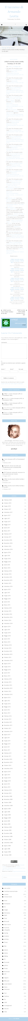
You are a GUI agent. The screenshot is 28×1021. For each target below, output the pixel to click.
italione (6, 950)
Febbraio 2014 (8, 645)
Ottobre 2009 (7, 802)
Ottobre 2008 (7, 839)
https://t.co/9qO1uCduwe (16, 154)
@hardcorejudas (16, 165)
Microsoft (6, 921)
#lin (11, 250)
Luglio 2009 (7, 811)
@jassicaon (9, 124)
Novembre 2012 (8, 688)
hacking (6, 933)
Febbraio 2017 (8, 534)
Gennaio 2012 (7, 719)
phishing (6, 939)
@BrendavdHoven (16, 138)
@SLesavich (9, 184)
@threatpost (11, 100)
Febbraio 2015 (8, 608)
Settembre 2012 (8, 694)
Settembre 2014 (8, 623)
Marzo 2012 (7, 713)
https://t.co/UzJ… (10, 195)
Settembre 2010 (8, 768)
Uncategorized (8, 1005)
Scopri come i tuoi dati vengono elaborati (12, 383)
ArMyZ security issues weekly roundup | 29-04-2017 (17, 270)
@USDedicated (10, 139)
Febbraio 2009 (8, 827)
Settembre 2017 (8, 512)
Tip (5, 999)
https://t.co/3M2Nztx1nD (12, 252)
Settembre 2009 (8, 805)
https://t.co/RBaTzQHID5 (15, 171)
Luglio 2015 (7, 592)
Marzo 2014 (7, 642)
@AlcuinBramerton (11, 90)
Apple (5, 915)
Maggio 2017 (7, 524)
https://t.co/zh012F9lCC (12, 193)
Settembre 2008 (8, 842)
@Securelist (9, 192)
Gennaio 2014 (7, 648)
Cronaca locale (8, 896)
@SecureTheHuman (13, 215)
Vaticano (6, 1008)
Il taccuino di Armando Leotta (14, 11)
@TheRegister (11, 207)
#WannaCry (17, 187)
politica (6, 965)
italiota (6, 953)
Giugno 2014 (7, 632)
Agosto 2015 (7, 589)
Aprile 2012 (7, 710)
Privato (6, 968)
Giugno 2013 (7, 666)
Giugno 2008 (7, 852)
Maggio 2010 (7, 781)
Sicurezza (6, 927)
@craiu (9, 223)
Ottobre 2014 (7, 620)
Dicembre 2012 (8, 685)
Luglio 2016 (7, 555)
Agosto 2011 (7, 734)
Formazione (7, 903)
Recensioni (7, 971)
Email (12, 369)
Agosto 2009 (7, 808)
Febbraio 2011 (8, 753)
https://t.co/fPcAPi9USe (15, 87)
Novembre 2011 (8, 725)
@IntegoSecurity (16, 155)
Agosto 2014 (7, 626)
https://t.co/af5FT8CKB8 (15, 70)
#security (16, 73)
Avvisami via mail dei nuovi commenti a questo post (13, 363)
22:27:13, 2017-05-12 (14, 231)
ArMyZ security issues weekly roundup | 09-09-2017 (17, 261)
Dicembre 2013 (8, 651)
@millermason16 (16, 89)
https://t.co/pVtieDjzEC (17, 220)
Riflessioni (6, 981)
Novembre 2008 (8, 836)
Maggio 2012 (7, 706)
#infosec (13, 92)
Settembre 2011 (8, 731)
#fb (13, 250)
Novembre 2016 (8, 543)
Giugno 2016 (7, 558)
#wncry (8, 250)
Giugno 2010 (7, 777)
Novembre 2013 (8, 654)
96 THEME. (17, 1018)
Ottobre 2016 (7, 546)
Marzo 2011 (7, 750)
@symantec (15, 147)
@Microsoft (9, 103)
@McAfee (8, 199)
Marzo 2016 (7, 568)
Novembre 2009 (8, 799)
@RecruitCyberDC (12, 109)
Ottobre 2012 (7, 691)
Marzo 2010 (7, 787)
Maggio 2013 (7, 669)
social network (13, 59)
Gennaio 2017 (7, 537)
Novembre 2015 (8, 580)
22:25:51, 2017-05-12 (19, 214)
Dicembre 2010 (8, 759)
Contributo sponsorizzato (10, 891)
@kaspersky (11, 187)
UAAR (5, 1002)
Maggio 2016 (7, 561)
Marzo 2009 (7, 824)
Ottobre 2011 (7, 728)
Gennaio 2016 (7, 574)
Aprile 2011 (7, 747)
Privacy (6, 942)
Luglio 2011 (7, 737)
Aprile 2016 (7, 564)
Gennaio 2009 (7, 830)
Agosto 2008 (7, 845)
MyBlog (6, 956)
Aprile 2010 (7, 784)
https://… (16, 204)
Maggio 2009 (7, 818)
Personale (6, 962)
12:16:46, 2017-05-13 (16, 244)
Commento (4, 342)
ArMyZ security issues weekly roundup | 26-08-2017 (17, 289)
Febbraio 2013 (8, 679)
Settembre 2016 (8, 549)
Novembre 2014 (8, 617)
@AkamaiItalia (15, 122)
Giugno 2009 (7, 815)
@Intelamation (10, 73)
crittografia (7, 930)
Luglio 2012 (7, 700)
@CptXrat (14, 173)
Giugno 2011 (7, 740)
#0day (12, 101)
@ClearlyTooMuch (19, 139)
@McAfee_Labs (12, 198)
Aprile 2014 (7, 639)
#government (9, 112)
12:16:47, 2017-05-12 (11, 185)
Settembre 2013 (8, 660)
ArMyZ (10, 66)
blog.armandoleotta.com (19, 871)
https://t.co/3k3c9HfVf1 (12, 106)
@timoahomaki (10, 149)
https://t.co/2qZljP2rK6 (12, 114)
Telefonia (6, 996)
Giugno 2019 (7, 506)
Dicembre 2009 (8, 796)
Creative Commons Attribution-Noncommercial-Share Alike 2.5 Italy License (13, 868)
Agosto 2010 (7, 771)
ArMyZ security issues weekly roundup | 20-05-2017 (20, 312)
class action (7, 888)
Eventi (5, 900)
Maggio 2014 (7, 635)
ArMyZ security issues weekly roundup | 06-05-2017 (7, 311)
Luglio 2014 (7, 629)
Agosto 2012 (7, 697)
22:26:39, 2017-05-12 (16, 222)
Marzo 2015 (7, 605)
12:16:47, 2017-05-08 (16, 98)
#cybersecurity (10, 75)
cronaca (6, 894)
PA (4, 959)
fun (5, 906)
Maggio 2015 (7, 598)
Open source (7, 924)
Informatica (7, 913)
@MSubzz (14, 236)
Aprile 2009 (7, 821)
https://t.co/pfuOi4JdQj (15, 234)
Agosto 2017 (7, 515)
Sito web (21, 369)
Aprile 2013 (7, 673)
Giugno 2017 (7, 521)
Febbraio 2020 (8, 500)
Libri (5, 974)
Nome (3, 369)
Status (5, 987)
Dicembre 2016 (8, 540)
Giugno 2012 (7, 703)
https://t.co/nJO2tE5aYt (15, 120)
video (5, 1011)
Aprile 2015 (7, 602)
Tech (5, 993)
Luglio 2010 (7, 774)
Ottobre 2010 (7, 765)
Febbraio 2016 (8, 571)
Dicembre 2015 (8, 577)
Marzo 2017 (7, 531)
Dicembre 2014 (8, 614)
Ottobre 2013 (7, 657)
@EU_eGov (14, 71)
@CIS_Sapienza (10, 174)
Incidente (6, 936)
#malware (16, 111)
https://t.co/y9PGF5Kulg (15, 136)
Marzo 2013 (7, 676)
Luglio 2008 (7, 848)
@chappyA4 (9, 157)
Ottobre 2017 (7, 509)
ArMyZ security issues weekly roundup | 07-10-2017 (17, 280)
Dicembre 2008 (8, 833)
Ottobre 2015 (7, 583)
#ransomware (10, 188)
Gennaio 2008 (7, 855)
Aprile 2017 (7, 527)
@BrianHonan (16, 157)
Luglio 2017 (7, 518)
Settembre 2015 (8, 586)
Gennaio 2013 (7, 682)
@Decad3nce (19, 90)
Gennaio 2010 (7, 793)
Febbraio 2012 (8, 716)
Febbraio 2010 (8, 790)
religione (6, 977)
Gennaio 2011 (7, 756)
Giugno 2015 (7, 595)
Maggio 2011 (7, 744)
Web (5, 946)
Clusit (5, 918)
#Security (21, 248)
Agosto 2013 (7, 663)
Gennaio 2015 (7, 611)
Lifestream (7, 989)
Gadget (6, 910)
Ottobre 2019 (7, 503)
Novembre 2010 (8, 762)
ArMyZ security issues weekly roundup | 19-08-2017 (17, 298)
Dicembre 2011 (8, 722)
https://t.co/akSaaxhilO (12, 105)
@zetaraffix (15, 81)
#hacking (20, 114)
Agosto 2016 (7, 552)
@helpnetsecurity (16, 182)
